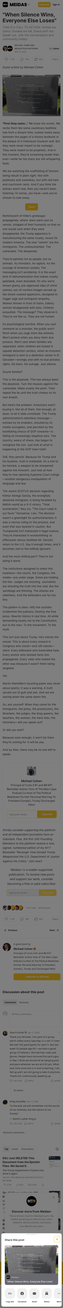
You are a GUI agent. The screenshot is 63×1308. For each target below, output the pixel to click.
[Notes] (47, 1293)
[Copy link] (10, 1293)
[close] (57, 1239)
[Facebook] (22, 1293)
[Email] (34, 1293)
